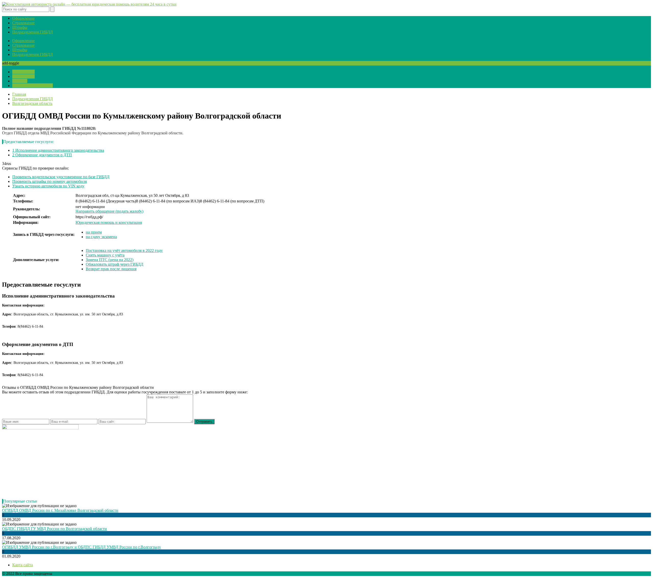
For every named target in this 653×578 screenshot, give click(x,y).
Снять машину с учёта (105, 255)
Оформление (23, 18)
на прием (94, 232)
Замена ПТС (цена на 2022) (109, 260)
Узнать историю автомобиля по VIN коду (48, 186)
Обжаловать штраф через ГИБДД (114, 264)
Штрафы (19, 27)
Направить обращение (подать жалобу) (109, 211)
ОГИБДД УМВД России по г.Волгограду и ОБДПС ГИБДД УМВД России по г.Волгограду (81, 547)
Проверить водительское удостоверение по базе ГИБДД (60, 177)
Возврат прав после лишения (111, 269)
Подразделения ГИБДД (32, 32)
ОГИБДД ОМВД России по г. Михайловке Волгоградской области (60, 510)
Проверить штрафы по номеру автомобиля (49, 181)
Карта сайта (22, 565)
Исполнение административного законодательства (58, 150)
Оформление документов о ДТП (42, 155)
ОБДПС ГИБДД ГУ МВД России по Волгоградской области (54, 528)
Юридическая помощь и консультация (109, 222)
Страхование (23, 23)
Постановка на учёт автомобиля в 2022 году (124, 250)
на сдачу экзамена (101, 237)
